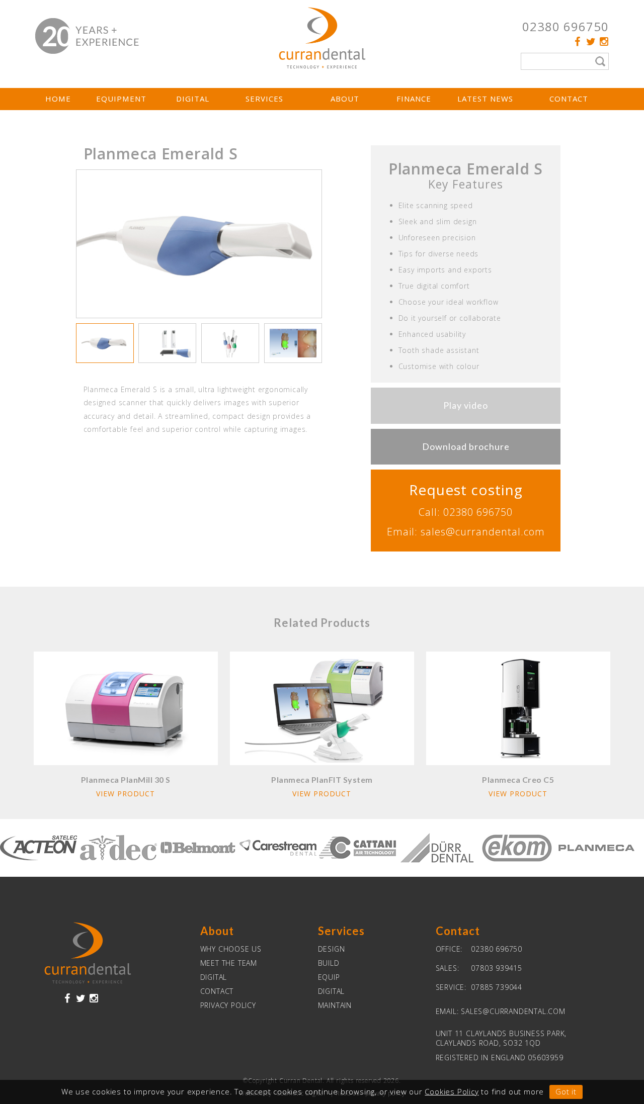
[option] (199, 244)
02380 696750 (565, 26)
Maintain (335, 1005)
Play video (465, 405)
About (345, 99)
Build (329, 963)
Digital (192, 99)
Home (58, 99)
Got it (566, 1091)
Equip (329, 977)
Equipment (121, 99)
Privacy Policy (228, 1005)
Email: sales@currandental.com (466, 531)
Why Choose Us (231, 949)
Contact (568, 99)
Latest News (485, 99)
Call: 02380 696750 (466, 512)
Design (331, 949)
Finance (413, 99)
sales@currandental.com (513, 1011)
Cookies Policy (451, 1091)
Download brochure (466, 446)
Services (264, 99)
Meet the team (228, 963)
